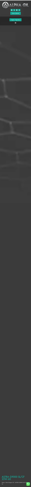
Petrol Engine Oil (10, 482)
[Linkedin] (17, 10)
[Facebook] (12, 10)
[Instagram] (19, 10)
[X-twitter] (14, 10)
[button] (15, 23)
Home (3, 482)
